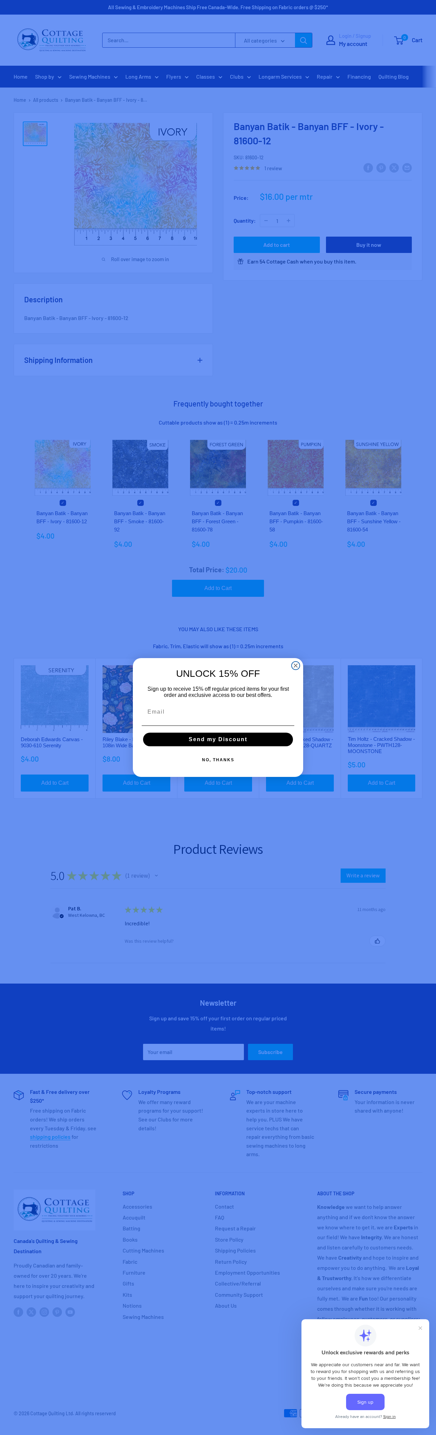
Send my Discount (218, 739)
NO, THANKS (218, 760)
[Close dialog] (296, 665)
